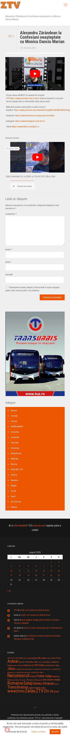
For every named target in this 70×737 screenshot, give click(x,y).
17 (11, 575)
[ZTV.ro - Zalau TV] (10, 5)
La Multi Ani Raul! (37, 672)
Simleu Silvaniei (43, 683)
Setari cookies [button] (38, 731)
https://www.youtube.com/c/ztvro (24, 98)
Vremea (14, 507)
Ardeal (12, 661)
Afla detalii (42, 658)
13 (36, 571)
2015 (17, 658)
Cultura (14, 421)
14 (44, 571)
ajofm (49, 658)
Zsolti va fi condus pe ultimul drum (34, 610)
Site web (9, 274)
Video (43, 688)
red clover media (51, 679)
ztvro (56, 691)
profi (40, 680)
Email (8, 262)
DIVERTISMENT (17, 426)
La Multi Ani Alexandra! (24, 669)
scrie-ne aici (38, 525)
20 (36, 575)
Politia (33, 676)
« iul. (9, 591)
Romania (15, 683)
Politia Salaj (43, 676)
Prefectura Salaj (13, 680)
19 (28, 575)
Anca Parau (56, 658)
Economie (15, 432)
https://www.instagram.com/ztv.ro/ (30, 121)
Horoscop (15, 448)
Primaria (23, 680)
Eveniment (15, 437)
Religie (13, 485)
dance (14, 665)
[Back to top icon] (35, 707)
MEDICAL (14, 459)
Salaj (27, 683)
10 (11, 571)
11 (20, 571)
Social (13, 491)
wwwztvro (16, 690)
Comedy (14, 416)
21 (44, 575)
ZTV (15, 610)
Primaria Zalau (32, 680)
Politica (14, 475)
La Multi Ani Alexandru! (42, 669)
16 (59, 571)
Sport (13, 496)
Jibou (11, 669)
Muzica (14, 464)
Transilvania (17, 687)
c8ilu (36, 662)
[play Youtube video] (35, 73)
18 (20, 575)
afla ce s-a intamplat (28, 658)
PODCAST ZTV (17, 469)
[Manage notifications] (7, 729)
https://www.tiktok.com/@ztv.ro (25, 126)
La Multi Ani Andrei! (22, 672)
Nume (8, 249)
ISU (32, 665)
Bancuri (14, 410)
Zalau (30, 691)
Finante (20, 665)
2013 (9, 658)
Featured (14, 442)
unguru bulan (34, 687)
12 (28, 571)
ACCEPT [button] (55, 731)
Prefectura (56, 676)
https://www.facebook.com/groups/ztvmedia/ (35, 115)
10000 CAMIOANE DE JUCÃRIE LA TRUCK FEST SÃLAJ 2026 (30, 176)
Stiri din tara (16, 501)
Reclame (14, 480)
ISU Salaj (39, 665)
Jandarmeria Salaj (52, 665)
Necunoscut (18, 675)
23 (59, 575)
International (16, 453)
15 (51, 571)
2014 (13, 658)
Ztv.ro (48, 691)
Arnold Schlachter (26, 662)
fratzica (27, 665)
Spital (57, 684)
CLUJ (40, 662)
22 (51, 575)
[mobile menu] (65, 5)
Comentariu (11, 214)
